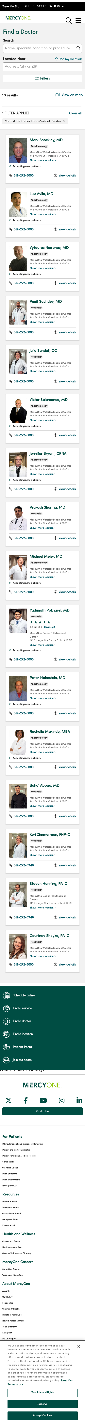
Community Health (11, 1309)
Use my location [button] (70, 59)
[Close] (78, 1346)
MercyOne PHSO (10, 1219)
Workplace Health (10, 1208)
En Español (7, 1333)
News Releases (9, 1202)
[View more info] (18, 162)
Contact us (42, 1111)
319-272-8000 (23, 175)
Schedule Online (10, 1168)
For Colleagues (9, 1339)
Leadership (7, 1303)
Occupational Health (11, 1214)
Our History (7, 1297)
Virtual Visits (8, 1162)
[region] (42, 556)
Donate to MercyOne (12, 1315)
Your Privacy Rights (42, 1392)
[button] (79, 19)
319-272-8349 (23, 865)
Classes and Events (11, 1241)
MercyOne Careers (11, 1269)
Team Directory (9, 1327)
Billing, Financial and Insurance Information (22, 1144)
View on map (72, 95)
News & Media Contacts (13, 1321)
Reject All (42, 1404)
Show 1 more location (42, 160)
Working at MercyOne (12, 1275)
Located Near (14, 59)
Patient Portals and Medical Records (19, 1156)
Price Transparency (11, 1180)
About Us (6, 1291)
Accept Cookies (42, 1415)
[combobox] (42, 48)
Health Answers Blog (12, 1247)
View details (67, 175)
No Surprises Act (9, 1186)
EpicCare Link (8, 1225)
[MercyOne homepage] (18, 19)
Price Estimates (9, 1174)
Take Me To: (10, 6)
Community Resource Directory (16, 1253)
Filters (45, 78)
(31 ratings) (49, 627)
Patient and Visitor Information (16, 1150)
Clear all (75, 113)
